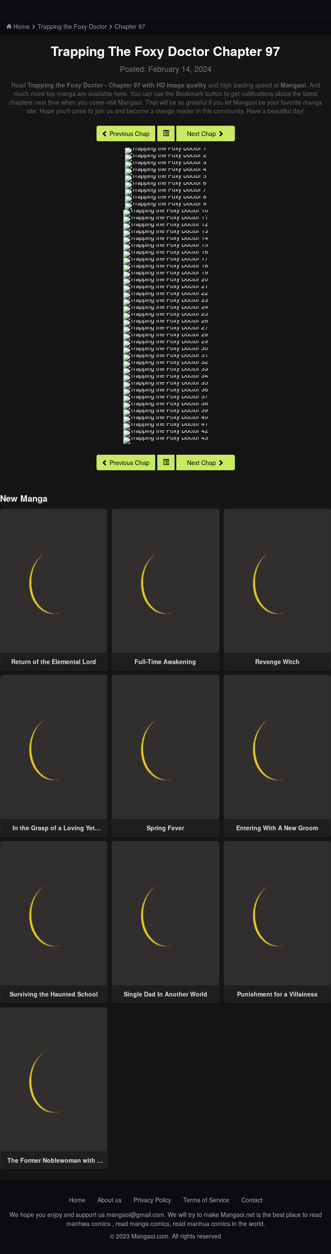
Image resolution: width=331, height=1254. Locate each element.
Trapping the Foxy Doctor (130, 50)
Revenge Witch (277, 661)
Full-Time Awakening (165, 661)
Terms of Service (206, 1199)
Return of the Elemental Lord (53, 661)
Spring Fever (165, 827)
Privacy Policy (152, 1199)
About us (109, 1199)
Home (77, 1199)
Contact (251, 1199)
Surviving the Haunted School (53, 994)
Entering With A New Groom (277, 827)
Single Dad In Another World (165, 994)
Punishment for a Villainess (277, 994)
